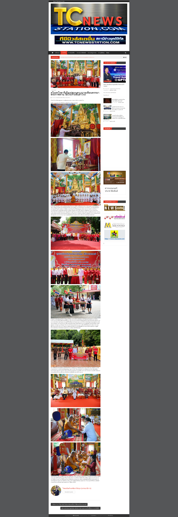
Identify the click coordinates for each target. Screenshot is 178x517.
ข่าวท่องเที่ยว (71, 52)
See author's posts (69, 492)
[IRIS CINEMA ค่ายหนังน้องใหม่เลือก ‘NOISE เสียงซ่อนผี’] (107, 100)
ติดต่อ (107, 52)
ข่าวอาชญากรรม (92, 52)
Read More (105, 95)
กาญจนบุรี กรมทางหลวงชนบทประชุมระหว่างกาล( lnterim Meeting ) (74, 57)
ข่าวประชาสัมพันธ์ (81, 52)
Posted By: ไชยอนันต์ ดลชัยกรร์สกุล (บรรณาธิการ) (61, 97)
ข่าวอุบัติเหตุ (101, 52)
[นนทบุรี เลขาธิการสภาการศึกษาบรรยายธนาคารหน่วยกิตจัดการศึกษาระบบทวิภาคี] (107, 107)
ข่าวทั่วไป (64, 52)
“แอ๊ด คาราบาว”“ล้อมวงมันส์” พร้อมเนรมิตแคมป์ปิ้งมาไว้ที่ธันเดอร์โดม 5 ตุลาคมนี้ (69, 504)
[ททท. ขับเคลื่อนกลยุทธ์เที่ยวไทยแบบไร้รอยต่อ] (114, 73)
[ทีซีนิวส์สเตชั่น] (52, 53)
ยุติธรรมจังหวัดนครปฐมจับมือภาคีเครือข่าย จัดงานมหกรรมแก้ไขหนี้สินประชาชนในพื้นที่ (80, 508)
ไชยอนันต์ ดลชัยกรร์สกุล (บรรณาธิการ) (77, 488)
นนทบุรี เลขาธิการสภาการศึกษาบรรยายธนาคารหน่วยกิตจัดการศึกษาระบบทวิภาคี (118, 108)
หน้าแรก (57, 52)
